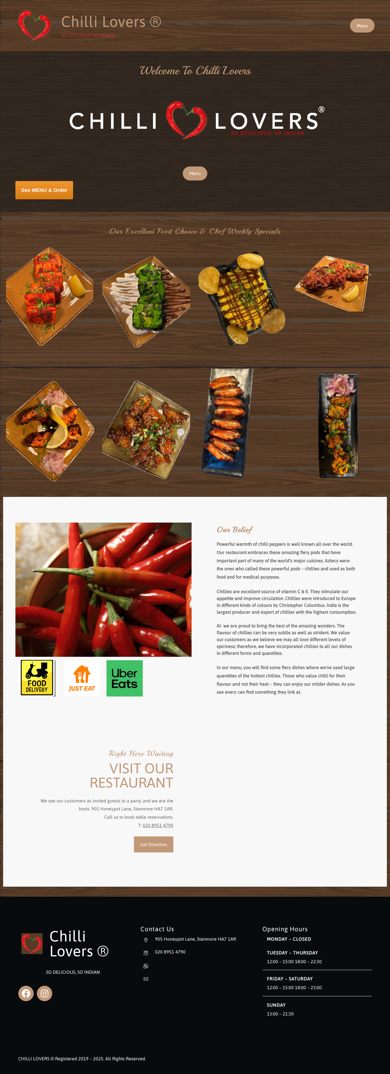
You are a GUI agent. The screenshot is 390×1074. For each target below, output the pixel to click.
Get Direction (153, 844)
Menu (362, 25)
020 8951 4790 (158, 825)
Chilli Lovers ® (111, 21)
